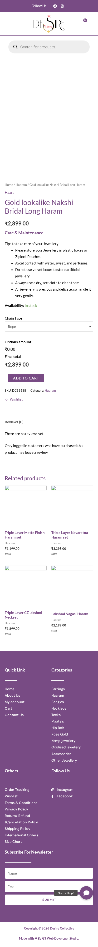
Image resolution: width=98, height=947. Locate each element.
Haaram (21, 185)
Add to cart (26, 378)
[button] (17, 24)
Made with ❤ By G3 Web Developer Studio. (49, 938)
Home (9, 185)
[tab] (49, 422)
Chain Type (13, 318)
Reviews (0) (14, 422)
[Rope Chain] (49, 326)
